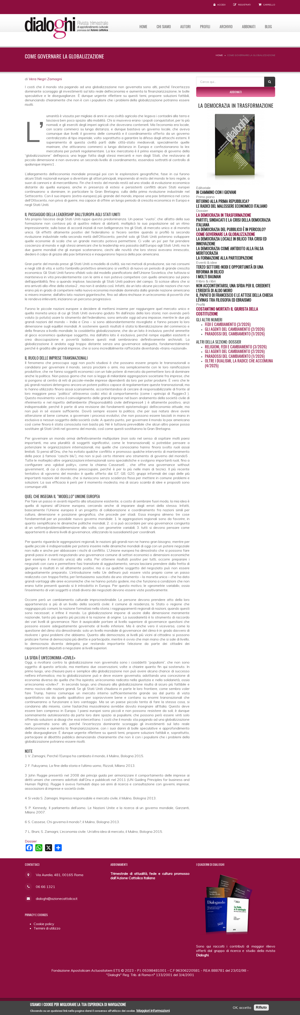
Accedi (221, 4)
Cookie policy (44, 924)
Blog (268, 26)
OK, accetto (242, 1007)
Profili (205, 26)
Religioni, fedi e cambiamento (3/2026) (236, 346)
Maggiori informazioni (153, 1010)
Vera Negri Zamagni (45, 79)
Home (143, 26)
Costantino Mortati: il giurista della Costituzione (227, 311)
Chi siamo (164, 26)
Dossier (31, 841)
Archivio (226, 26)
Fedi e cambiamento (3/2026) (228, 324)
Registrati (244, 4)
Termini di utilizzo (47, 928)
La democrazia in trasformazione (223, 215)
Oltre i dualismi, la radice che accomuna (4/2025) (239, 363)
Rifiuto (261, 1007)
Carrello (269, 4)
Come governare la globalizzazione (225, 234)
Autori (185, 26)
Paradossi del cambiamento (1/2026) (235, 334)
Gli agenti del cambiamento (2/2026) (235, 329)
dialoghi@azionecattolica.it (57, 898)
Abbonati (248, 26)
